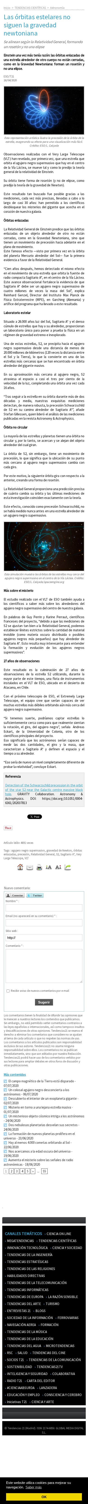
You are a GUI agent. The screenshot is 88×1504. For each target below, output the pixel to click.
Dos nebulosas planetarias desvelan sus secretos (43, 1125)
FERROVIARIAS (68, 1318)
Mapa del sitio (13, 1465)
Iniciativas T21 (16, 1402)
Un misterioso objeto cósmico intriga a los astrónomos (46, 1116)
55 (44, 1171)
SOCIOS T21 (15, 1360)
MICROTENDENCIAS (59, 1346)
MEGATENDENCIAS (20, 1241)
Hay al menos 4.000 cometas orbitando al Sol (39, 1142)
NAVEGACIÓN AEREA (21, 1325)
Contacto (11, 1458)
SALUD (22, 1353)
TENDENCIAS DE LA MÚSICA (26, 1332)
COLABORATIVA (63, 1374)
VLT (27, 858)
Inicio (7, 8)
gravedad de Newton (59, 850)
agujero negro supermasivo (28, 850)
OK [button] (44, 1497)
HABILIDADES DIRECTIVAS (25, 1276)
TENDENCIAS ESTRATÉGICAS (27, 1262)
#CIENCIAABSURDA (20, 1388)
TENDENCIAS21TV (49, 1367)
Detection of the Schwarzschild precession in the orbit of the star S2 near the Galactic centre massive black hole (44, 789)
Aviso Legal (12, 1452)
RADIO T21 (14, 1381)
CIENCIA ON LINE (58, 1234)
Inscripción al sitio (16, 1472)
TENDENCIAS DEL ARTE (23, 1304)
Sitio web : (12, 931)
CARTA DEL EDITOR (40, 1381)
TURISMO (52, 1304)
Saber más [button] (33, 1487)
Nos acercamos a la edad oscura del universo (39, 1151)
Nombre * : (12, 901)
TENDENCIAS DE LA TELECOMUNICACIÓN (36, 1283)
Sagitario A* (67, 854)
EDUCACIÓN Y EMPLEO (23, 1395)
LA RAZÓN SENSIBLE (62, 1297)
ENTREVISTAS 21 (18, 1311)
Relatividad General (43, 854)
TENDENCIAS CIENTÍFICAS (30, 8)
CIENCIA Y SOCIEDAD (67, 1248)
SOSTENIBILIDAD (19, 1367)
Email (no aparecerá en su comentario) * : (31, 916)
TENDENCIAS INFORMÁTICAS (27, 1290)
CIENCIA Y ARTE (42, 1402)
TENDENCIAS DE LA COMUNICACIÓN (54, 1360)
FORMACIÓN (49, 1325)
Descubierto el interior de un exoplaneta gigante (42, 1098)
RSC (9, 1353)
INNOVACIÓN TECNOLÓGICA (27, 1248)
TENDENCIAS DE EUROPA (24, 1297)
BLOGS (40, 1311)
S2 (57, 854)
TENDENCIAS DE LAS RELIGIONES (30, 1269)
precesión (23, 854)
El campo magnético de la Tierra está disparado (41, 1081)
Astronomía (57, 8)
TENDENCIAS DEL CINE (48, 1353)
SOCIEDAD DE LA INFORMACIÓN (29, 1318)
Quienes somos (14, 1445)
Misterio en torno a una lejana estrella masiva (39, 1107)
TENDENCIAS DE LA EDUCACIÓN (29, 1339)
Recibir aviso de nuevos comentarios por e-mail (40, 991)
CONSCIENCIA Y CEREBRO (63, 1395)
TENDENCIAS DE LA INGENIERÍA (29, 1255)
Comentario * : (15, 946)
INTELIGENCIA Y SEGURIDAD (27, 1374)
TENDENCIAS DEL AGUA (23, 1346)
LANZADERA (48, 1388)
